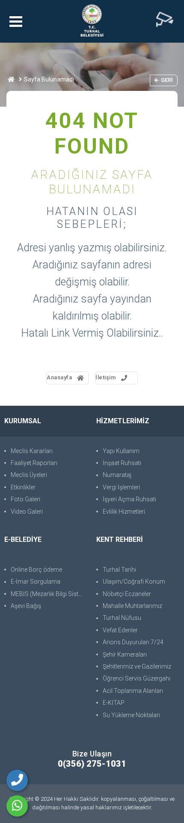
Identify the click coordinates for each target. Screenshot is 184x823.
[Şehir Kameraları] (164, 21)
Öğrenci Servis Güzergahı (136, 678)
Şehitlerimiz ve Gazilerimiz (137, 666)
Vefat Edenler (120, 630)
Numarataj (117, 474)
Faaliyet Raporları (34, 462)
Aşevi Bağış (26, 605)
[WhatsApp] (17, 806)
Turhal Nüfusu (122, 617)
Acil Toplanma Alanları (133, 690)
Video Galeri (27, 511)
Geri (167, 80)
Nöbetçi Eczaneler (127, 593)
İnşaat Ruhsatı (122, 462)
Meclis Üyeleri (29, 474)
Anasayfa (59, 377)
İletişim (105, 377)
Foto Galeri (25, 499)
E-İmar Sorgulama (35, 581)
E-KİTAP (114, 702)
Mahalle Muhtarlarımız (132, 605)
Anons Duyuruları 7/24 (133, 642)
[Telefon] (17, 780)
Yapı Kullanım (121, 451)
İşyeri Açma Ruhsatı (129, 499)
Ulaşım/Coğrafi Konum (134, 581)
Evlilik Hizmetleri (124, 511)
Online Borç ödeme (36, 569)
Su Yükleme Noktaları (131, 715)
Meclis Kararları (32, 451)
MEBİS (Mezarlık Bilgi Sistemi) (49, 593)
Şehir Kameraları (125, 654)
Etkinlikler (23, 487)
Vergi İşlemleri (121, 487)
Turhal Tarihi (119, 569)
